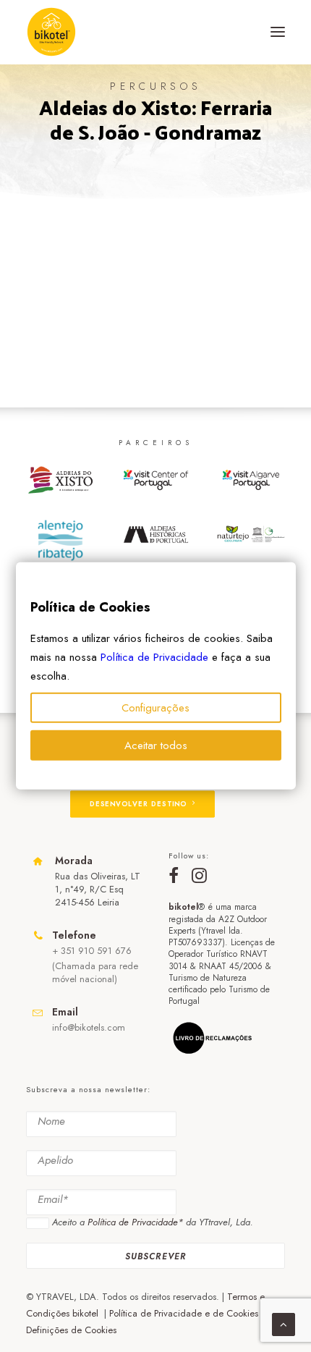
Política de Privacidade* (135, 1222)
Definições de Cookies (71, 1330)
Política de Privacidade (154, 657)
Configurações (155, 708)
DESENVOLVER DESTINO (138, 804)
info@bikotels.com (88, 1027)
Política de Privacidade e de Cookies (183, 1313)
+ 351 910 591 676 (92, 951)
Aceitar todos (155, 745)
